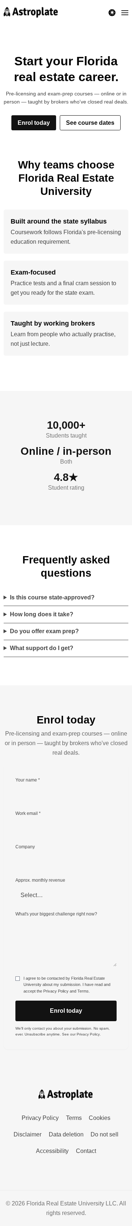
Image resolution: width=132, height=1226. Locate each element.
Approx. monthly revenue (40, 880)
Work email (28, 813)
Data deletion (66, 1134)
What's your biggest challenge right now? (56, 913)
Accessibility (52, 1151)
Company (25, 846)
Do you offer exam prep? (44, 631)
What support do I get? (41, 648)
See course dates (90, 123)
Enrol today (34, 123)
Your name (27, 779)
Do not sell (104, 1134)
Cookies (99, 1118)
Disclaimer (27, 1134)
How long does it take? (41, 614)
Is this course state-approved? (52, 597)
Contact (86, 1151)
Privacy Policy (56, 991)
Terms (83, 991)
